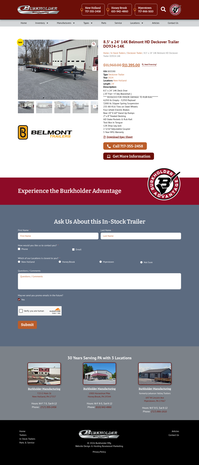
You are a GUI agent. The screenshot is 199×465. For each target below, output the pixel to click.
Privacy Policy (99, 451)
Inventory (40, 22)
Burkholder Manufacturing (44, 389)
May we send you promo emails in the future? (40, 295)
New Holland (120, 80)
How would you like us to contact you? (37, 245)
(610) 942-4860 (103, 407)
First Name (23, 230)
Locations (135, 22)
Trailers (23, 435)
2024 (110, 77)
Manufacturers (64, 22)
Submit (27, 325)
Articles (155, 22)
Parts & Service (26, 442)
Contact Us (173, 22)
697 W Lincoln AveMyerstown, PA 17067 (154, 399)
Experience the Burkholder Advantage (69, 190)
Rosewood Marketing (112, 446)
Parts (103, 22)
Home (24, 22)
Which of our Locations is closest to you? (38, 258)
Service (118, 22)
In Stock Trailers (118, 53)
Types (86, 22)
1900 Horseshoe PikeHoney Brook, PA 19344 (99, 395)
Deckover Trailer (134, 53)
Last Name (106, 230)
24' (112, 83)
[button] (43, 97)
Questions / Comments (29, 270)
